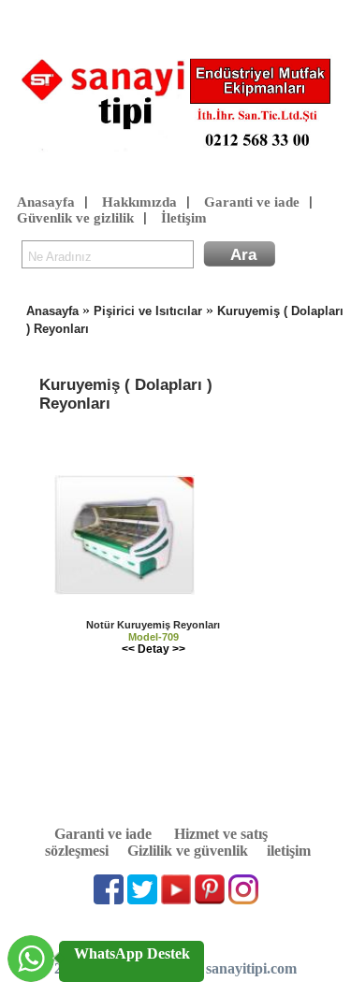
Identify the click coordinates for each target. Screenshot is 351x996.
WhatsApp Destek (132, 953)
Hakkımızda (139, 202)
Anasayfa (46, 202)
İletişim (184, 217)
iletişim (289, 851)
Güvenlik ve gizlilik (75, 217)
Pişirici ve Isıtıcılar (148, 311)
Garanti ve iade (252, 202)
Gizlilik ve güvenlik (187, 851)
